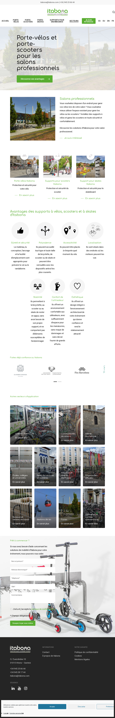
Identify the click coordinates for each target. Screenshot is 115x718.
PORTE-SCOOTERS (28, 21)
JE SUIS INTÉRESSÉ (88, 21)
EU (104, 21)
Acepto (52, 707)
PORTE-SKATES (40, 21)
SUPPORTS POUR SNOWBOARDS (57, 21)
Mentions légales (82, 659)
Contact (45, 652)
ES (99, 21)
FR (113, 21)
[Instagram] (25, 689)
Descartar (81, 707)
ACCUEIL (5, 21)
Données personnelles (17, 713)
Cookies (5, 713)
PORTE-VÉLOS (16, 21)
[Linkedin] (13, 689)
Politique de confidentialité (86, 652)
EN (108, 21)
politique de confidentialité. (43, 609)
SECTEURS (74, 21)
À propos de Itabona (51, 656)
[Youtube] (19, 689)
